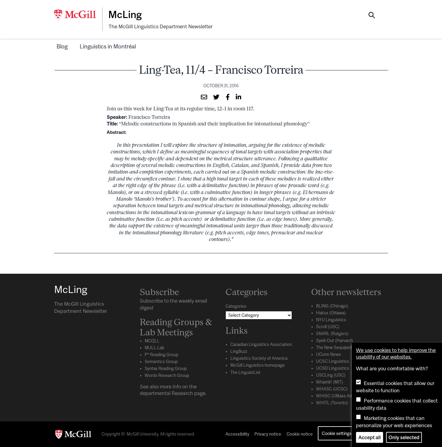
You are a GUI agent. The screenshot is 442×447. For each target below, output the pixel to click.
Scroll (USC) (327, 326)
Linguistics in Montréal (108, 46)
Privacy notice (267, 434)
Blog (62, 46)
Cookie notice (300, 434)
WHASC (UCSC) (332, 389)
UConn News (328, 354)
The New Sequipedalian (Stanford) (348, 347)
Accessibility (237, 434)
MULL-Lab (154, 347)
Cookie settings (336, 433)
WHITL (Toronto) (332, 402)
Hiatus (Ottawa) (331, 312)
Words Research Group (167, 375)
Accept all (369, 437)
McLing (125, 14)
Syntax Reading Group (166, 368)
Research (182, 393)
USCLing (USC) (330, 375)
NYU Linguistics (331, 319)
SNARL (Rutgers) (332, 333)
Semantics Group (161, 361)
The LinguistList (245, 372)
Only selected (403, 437)
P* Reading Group (161, 354)
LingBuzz (238, 351)
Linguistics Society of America (258, 358)
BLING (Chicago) (332, 306)
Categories (236, 306)
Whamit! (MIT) (329, 382)
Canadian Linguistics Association (261, 344)
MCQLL (152, 340)
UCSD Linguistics (332, 368)
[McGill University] (78, 15)
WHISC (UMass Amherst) (340, 395)
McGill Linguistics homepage (257, 365)
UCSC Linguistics (332, 361)
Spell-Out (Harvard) (334, 340)
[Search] (371, 16)
